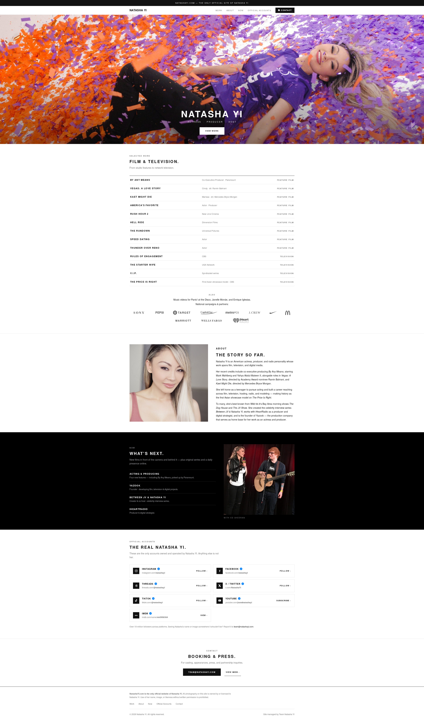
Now (240, 10)
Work (218, 10)
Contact (286, 10)
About (230, 10)
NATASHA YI (138, 10)
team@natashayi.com (243, 626)
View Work (212, 131)
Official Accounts (259, 10)
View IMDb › (233, 672)
